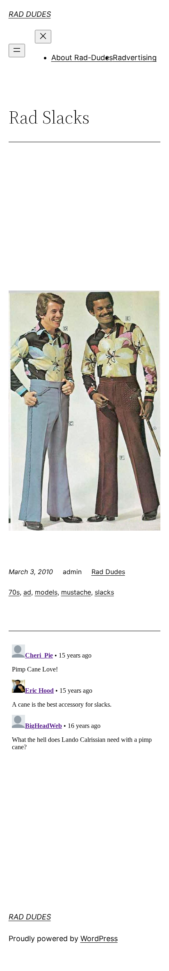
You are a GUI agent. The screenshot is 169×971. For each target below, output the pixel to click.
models (46, 592)
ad (27, 592)
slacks (104, 592)
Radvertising (135, 57)
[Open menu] (17, 50)
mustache (76, 592)
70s (14, 592)
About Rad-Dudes (82, 57)
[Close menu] (43, 36)
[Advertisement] (84, 226)
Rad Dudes (108, 572)
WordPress (99, 938)
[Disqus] (85, 743)
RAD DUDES (30, 14)
